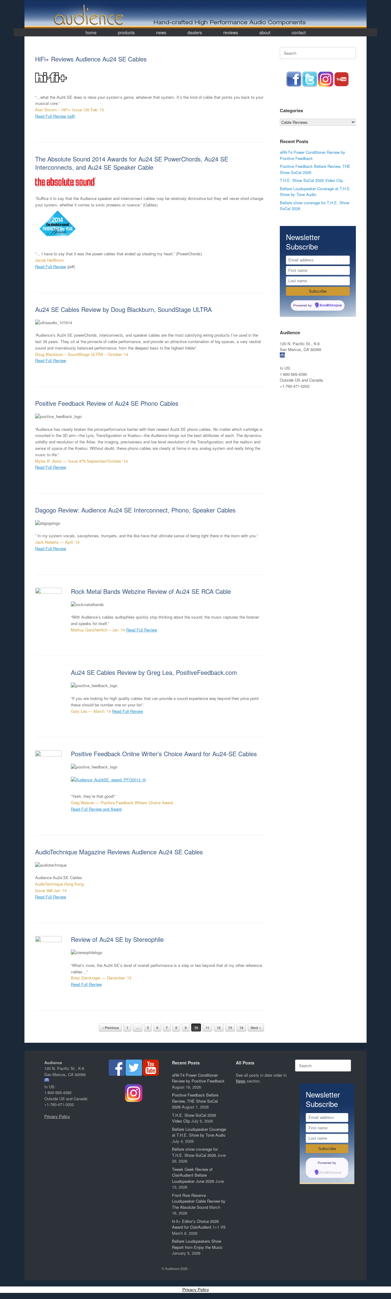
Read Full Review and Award (96, 809)
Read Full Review (50, 266)
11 (207, 1027)
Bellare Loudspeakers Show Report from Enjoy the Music (197, 1244)
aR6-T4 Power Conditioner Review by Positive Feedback (312, 155)
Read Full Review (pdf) (55, 116)
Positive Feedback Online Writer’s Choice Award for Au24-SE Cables (164, 753)
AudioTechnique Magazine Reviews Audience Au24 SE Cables (119, 851)
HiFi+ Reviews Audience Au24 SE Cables (91, 58)
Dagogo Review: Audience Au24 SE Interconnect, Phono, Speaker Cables (135, 509)
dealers (195, 32)
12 (219, 1027)
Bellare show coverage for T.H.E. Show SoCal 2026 (195, 1152)
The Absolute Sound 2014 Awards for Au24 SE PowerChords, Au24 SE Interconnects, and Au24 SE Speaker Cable (131, 163)
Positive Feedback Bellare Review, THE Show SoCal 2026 (195, 1101)
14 (241, 1027)
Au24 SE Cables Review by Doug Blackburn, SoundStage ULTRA (123, 309)
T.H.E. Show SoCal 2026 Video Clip (311, 180)
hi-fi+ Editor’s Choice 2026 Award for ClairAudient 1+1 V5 (198, 1224)
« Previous (110, 1027)
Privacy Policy (57, 1116)
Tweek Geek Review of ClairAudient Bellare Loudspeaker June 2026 (193, 1175)
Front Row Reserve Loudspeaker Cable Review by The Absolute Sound (198, 1201)
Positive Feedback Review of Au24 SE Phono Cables (106, 403)
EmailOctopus (331, 305)
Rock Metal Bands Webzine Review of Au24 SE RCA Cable (151, 591)
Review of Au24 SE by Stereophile (117, 939)
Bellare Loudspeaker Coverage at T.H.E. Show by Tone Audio (315, 192)
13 (230, 1027)
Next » (256, 1027)
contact (299, 32)
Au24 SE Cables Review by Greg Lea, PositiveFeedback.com (154, 672)
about (264, 32)
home (91, 32)
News (241, 1081)
